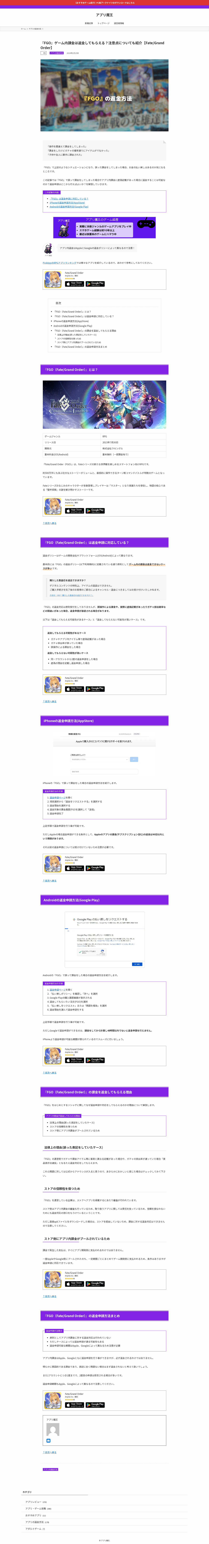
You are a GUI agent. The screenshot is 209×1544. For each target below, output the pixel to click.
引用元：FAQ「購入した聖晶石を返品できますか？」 (72, 595)
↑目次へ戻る (49, 523)
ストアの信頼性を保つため (69, 338)
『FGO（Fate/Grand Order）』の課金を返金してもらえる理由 (85, 330)
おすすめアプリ (35, 1515)
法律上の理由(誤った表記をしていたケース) (76, 334)
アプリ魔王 (104, 15)
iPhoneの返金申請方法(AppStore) (67, 202)
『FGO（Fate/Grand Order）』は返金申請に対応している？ (84, 316)
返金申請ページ (58, 797)
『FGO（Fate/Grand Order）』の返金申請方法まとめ (80, 346)
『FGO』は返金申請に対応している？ (69, 198)
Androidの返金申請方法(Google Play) (69, 206)
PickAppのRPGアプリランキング (59, 262)
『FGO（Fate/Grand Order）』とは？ (72, 311)
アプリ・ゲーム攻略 (38, 1508)
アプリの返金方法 (56, 53)
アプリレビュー (36, 1501)
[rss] (184, 7)
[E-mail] (48, 1441)
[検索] (188, 7)
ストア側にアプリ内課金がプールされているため (79, 342)
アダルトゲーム (35, 1528)
